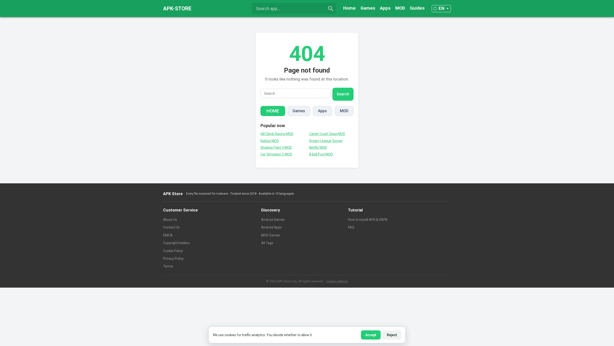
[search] (331, 8)
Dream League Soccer (326, 141)
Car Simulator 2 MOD (276, 154)
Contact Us (171, 227)
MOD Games (270, 235)
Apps (385, 8)
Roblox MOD (269, 141)
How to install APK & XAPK (368, 220)
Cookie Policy (173, 251)
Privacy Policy (173, 258)
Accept (370, 335)
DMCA (168, 235)
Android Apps (271, 227)
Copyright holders (176, 243)
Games (367, 8)
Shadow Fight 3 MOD (276, 147)
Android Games (273, 220)
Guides (417, 8)
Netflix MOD (318, 147)
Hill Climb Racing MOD (276, 134)
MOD (400, 8)
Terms (168, 266)
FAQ (351, 227)
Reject (392, 335)
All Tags (267, 243)
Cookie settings (337, 281)
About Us (170, 220)
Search (343, 94)
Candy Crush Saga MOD (327, 134)
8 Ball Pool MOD (321, 154)
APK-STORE (177, 9)
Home (349, 8)
